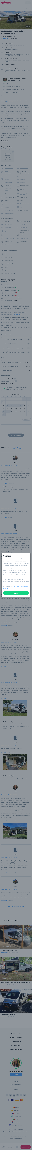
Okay (16, 593)
